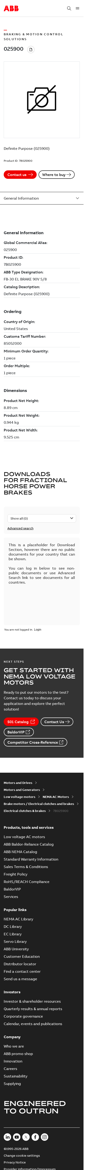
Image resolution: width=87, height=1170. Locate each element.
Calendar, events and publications (33, 1023)
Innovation (13, 1061)
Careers (10, 1068)
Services (11, 896)
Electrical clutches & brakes (25, 811)
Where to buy (53, 174)
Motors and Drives (18, 783)
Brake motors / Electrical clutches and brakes (39, 804)
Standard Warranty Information (31, 859)
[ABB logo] (11, 9)
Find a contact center (22, 971)
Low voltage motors (19, 797)
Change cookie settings (22, 1155)
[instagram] (44, 1137)
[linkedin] (7, 1137)
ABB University (16, 949)
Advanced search (20, 528)
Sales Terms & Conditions (26, 866)
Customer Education (22, 956)
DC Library (13, 926)
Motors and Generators (22, 790)
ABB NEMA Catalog (20, 851)
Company (12, 1036)
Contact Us (54, 721)
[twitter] (26, 1137)
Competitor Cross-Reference (32, 742)
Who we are (14, 1046)
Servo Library (15, 941)
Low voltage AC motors (24, 836)
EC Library (13, 934)
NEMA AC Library (18, 919)
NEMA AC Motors (56, 797)
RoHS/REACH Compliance (26, 881)
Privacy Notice (15, 1162)
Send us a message (20, 978)
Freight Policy (15, 874)
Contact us (16, 174)
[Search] (69, 8)
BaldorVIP (16, 732)
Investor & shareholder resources (32, 1001)
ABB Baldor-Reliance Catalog (29, 844)
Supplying (12, 1083)
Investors (12, 992)
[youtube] (16, 1137)
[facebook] (35, 1137)
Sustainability (15, 1076)
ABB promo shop (18, 1053)
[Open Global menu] (77, 8)
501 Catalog (18, 721)
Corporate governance (23, 1016)
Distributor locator (20, 964)
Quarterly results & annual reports (33, 1008)
